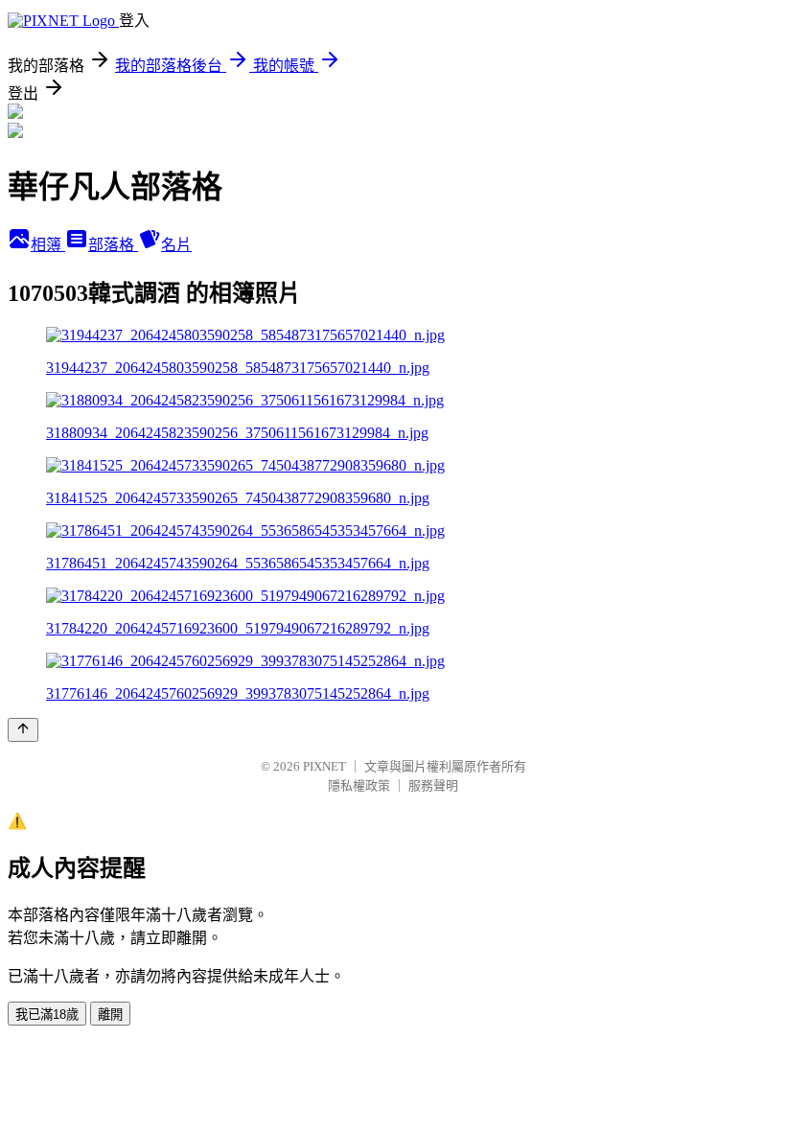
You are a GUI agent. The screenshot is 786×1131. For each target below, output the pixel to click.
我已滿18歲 (47, 1014)
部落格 (113, 245)
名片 (176, 245)
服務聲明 (433, 785)
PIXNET (324, 766)
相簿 (48, 245)
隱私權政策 (359, 785)
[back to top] (23, 730)
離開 (110, 1014)
